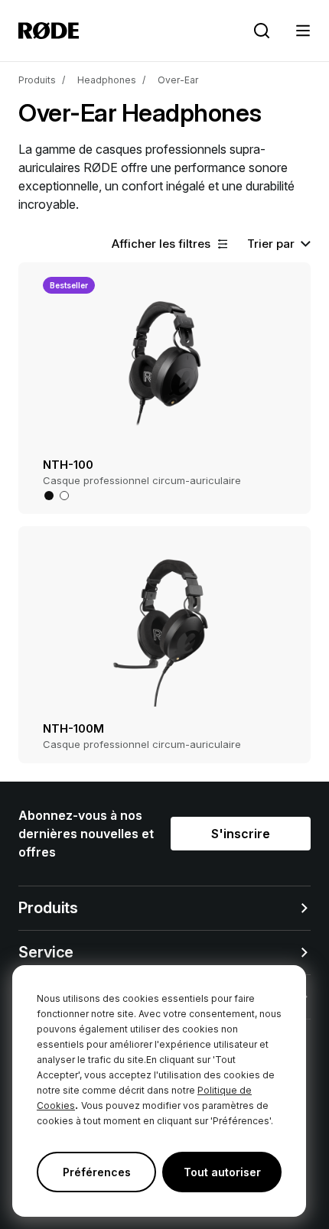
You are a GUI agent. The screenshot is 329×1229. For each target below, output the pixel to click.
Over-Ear (178, 80)
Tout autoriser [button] (222, 1172)
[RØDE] (48, 30)
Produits (37, 80)
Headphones (106, 80)
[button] (303, 30)
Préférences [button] (97, 1172)
